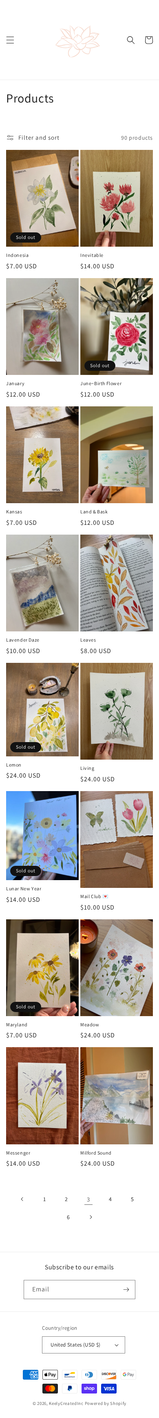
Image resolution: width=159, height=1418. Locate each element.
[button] (10, 40)
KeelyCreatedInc (66, 1403)
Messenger (18, 1153)
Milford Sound (96, 1153)
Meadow (89, 1024)
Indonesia (17, 255)
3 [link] (88, 1199)
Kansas (14, 511)
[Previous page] (22, 1199)
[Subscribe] (126, 1289)
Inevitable (92, 255)
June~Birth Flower (100, 383)
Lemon (14, 765)
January (15, 383)
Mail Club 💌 (94, 896)
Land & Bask (94, 511)
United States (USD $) (75, 1344)
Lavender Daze (23, 640)
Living (87, 768)
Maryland (17, 1024)
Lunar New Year (23, 888)
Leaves (88, 640)
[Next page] (90, 1217)
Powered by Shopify (106, 1403)
